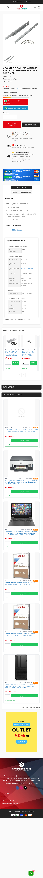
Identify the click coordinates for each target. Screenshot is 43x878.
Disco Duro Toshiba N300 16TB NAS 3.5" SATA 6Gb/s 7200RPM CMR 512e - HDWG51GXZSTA (20, 634)
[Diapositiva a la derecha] (24, 375)
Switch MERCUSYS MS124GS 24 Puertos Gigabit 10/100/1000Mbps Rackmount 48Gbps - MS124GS (21, 430)
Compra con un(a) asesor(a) (12, 102)
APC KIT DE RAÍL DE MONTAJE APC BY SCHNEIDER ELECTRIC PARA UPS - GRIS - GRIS (11, 353)
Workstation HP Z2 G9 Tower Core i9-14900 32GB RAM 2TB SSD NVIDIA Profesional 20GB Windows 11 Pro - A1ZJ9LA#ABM (20, 686)
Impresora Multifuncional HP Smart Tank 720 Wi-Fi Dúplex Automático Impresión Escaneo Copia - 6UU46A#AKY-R (21, 482)
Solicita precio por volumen (17, 108)
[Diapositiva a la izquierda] (20, 375)
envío (18, 88)
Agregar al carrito (12, 124)
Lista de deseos (18, 2)
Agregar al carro (25, 440)
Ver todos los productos (30, 707)
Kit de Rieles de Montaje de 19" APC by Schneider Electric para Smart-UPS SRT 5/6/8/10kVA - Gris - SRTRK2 (29, 353)
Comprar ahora (31, 125)
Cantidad (6, 113)
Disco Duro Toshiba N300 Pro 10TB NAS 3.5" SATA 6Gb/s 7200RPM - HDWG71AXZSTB (20, 583)
